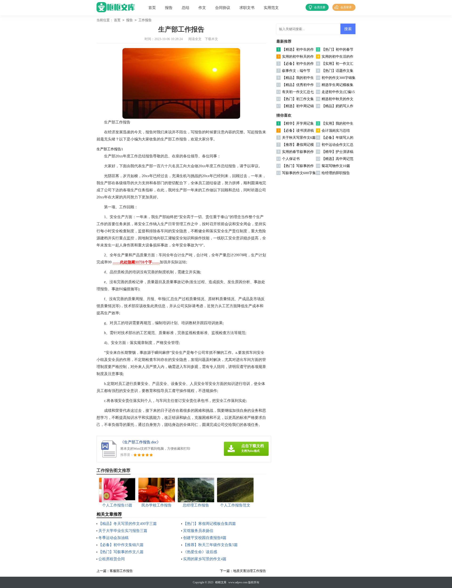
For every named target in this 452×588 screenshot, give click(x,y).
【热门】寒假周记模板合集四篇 (209, 524)
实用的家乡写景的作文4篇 (204, 559)
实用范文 (271, 8)
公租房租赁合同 (111, 559)
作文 (202, 8)
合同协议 (222, 8)
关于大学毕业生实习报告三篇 (122, 531)
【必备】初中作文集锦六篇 (121, 545)
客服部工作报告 (121, 571)
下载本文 (211, 39)
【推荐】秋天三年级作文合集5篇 (210, 545)
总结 (185, 8)
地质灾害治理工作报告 (249, 571)
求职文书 (246, 8)
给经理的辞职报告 (336, 173)
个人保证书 (291, 159)
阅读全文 (195, 39)
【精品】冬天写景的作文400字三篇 (127, 524)
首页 (152, 8)
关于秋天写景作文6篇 (299, 137)
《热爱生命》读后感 (200, 552)
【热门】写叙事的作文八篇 (121, 552)
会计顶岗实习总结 (336, 130)
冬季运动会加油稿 (113, 538)
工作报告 (145, 20)
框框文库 (220, 582)
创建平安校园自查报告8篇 (204, 538)
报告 (169, 8)
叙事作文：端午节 (296, 71)
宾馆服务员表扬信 (198, 531)
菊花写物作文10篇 (336, 166)
